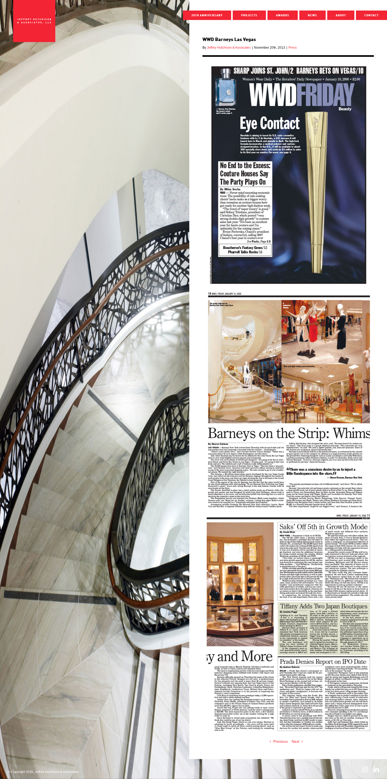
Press (293, 47)
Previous (280, 741)
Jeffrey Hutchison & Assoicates (229, 47)
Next (295, 741)
